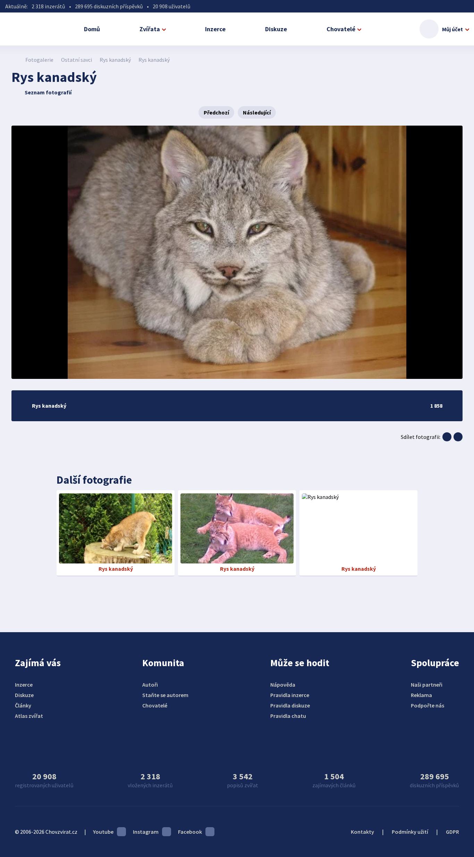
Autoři (150, 684)
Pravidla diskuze (290, 705)
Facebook (190, 831)
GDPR (452, 831)
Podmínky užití (410, 831)
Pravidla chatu (288, 715)
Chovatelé (341, 29)
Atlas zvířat (29, 715)
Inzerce (215, 29)
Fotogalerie (39, 59)
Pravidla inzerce (289, 694)
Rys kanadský (115, 59)
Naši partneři (426, 684)
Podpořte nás (427, 705)
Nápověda (282, 684)
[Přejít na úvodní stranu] (15, 59)
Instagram (146, 831)
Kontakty (362, 831)
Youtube (103, 831)
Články (23, 705)
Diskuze (276, 29)
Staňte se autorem (165, 694)
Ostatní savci (76, 59)
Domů (92, 29)
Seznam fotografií (48, 92)
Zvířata (149, 29)
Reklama (421, 694)
